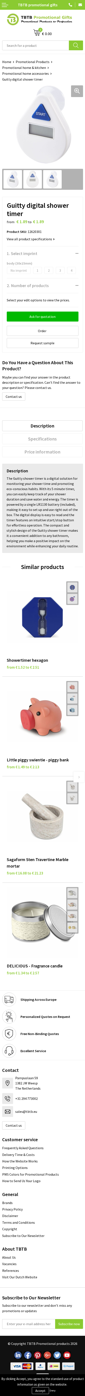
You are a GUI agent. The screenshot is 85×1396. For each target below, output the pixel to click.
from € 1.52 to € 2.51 (23, 667)
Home (6, 62)
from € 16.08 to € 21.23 (25, 873)
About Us (9, 1257)
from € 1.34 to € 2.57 (23, 973)
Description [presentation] (42, 426)
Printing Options (15, 1167)
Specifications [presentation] (42, 439)
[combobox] (35, 45)
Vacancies (9, 1264)
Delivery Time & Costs (18, 1154)
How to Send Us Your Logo (21, 1181)
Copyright (9, 1229)
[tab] (42, 425)
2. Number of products (28, 285)
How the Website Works (20, 1161)
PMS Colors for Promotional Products (30, 1174)
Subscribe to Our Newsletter (23, 1235)
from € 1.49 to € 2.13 (23, 767)
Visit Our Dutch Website (19, 1277)
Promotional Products (32, 62)
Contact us (14, 396)
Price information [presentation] (42, 452)
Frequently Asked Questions (23, 1148)
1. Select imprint (22, 253)
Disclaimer (10, 1216)
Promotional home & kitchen (24, 67)
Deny (53, 1390)
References (10, 1270)
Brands (7, 1203)
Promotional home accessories (25, 73)
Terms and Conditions (18, 1222)
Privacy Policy (12, 1209)
